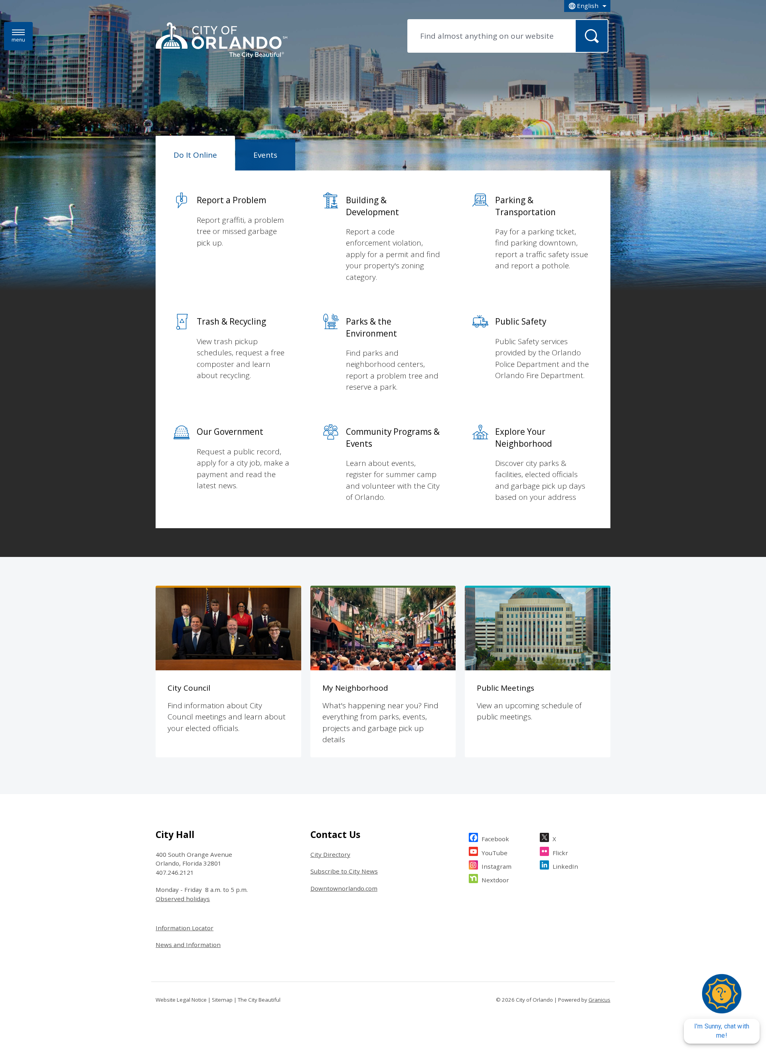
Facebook (495, 839)
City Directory (330, 854)
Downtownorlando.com (343, 888)
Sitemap (222, 999)
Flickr (560, 853)
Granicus (599, 999)
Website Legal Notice (181, 999)
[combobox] (587, 6)
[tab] (195, 153)
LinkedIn (565, 866)
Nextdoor (495, 880)
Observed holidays (183, 899)
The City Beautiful (259, 999)
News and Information (188, 945)
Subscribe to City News (344, 871)
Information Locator (184, 928)
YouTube (494, 853)
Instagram (496, 866)
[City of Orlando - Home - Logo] (221, 40)
